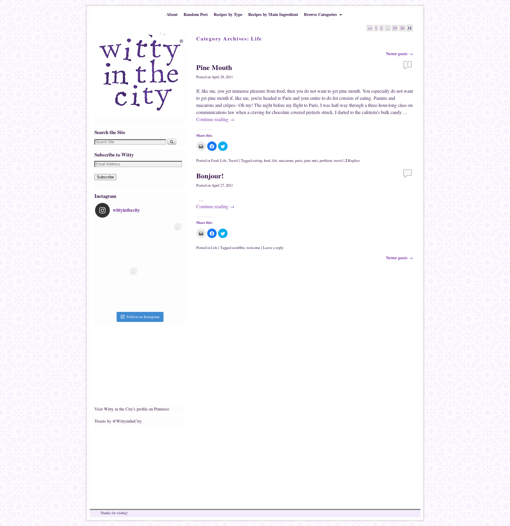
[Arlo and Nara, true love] (161, 287)
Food (214, 160)
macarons (286, 160)
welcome (253, 247)
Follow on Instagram (143, 316)
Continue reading (215, 119)
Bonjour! (210, 175)
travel (338, 160)
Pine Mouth (214, 67)
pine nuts (311, 160)
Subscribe (105, 177)
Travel (233, 160)
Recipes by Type (228, 14)
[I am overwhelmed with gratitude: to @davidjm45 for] (117, 287)
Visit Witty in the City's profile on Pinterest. (132, 409)
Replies (352, 160)
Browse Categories (319, 15)
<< (370, 28)
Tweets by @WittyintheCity (118, 421)
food (267, 160)
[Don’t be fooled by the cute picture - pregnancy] (117, 243)
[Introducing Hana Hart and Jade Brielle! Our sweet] (161, 243)
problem (326, 160)
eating (257, 160)
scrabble (238, 247)
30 (402, 28)
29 (395, 28)
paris (299, 160)
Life (223, 160)
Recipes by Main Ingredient (273, 14)
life (274, 160)
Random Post (196, 14)
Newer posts (399, 54)
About (172, 14)
